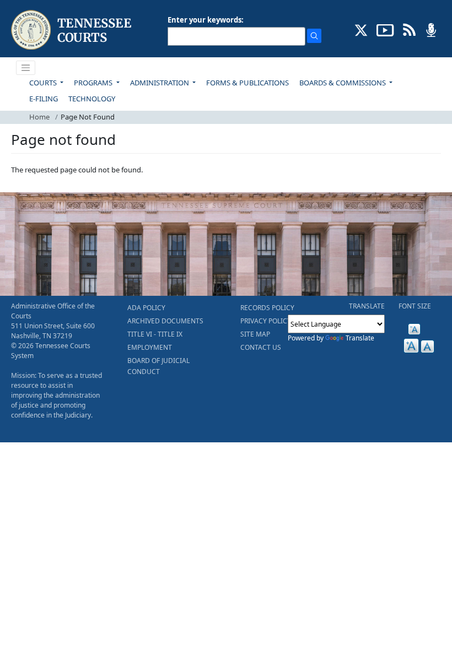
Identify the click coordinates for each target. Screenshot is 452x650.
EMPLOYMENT (149, 347)
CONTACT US (260, 347)
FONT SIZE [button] (415, 306)
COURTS (43, 83)
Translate (360, 338)
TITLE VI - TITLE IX (154, 334)
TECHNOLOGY (91, 99)
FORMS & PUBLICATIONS (247, 83)
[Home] (72, 30)
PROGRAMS (94, 83)
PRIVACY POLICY (265, 321)
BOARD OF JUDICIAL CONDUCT (158, 366)
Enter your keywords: (206, 20)
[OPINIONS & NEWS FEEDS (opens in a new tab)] (409, 29)
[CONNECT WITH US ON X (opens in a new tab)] (361, 29)
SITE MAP (255, 334)
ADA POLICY (146, 307)
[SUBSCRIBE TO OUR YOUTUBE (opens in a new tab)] (385, 29)
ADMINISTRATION (160, 83)
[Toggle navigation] (26, 68)
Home (39, 117)
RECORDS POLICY (267, 307)
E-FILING (43, 99)
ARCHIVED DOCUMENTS (165, 321)
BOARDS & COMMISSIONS (343, 83)
